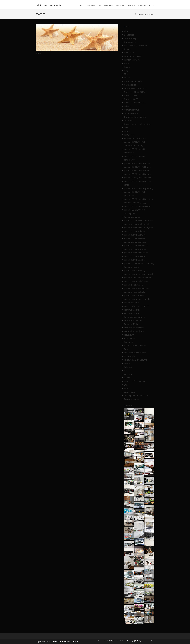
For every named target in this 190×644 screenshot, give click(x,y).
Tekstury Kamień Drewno (135, 359)
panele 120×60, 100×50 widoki (137, 206)
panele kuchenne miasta (135, 242)
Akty (126, 31)
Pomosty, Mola (131, 324)
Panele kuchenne (132, 217)
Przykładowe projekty (134, 331)
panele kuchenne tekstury (136, 252)
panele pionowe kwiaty (134, 270)
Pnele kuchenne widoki (134, 317)
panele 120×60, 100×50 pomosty (138, 188)
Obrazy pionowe (131, 109)
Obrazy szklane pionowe (135, 117)
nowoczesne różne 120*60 (136, 88)
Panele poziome (131, 302)
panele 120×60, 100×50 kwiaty (137, 167)
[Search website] (154, 5)
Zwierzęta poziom (132, 399)
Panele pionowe (131, 267)
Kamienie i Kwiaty (132, 59)
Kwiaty (127, 67)
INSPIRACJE (129, 52)
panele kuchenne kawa (134, 231)
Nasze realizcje (131, 84)
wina (126, 384)
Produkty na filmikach (134, 327)
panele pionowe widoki (134, 295)
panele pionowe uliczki (134, 292)
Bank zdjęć (129, 34)
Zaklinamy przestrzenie (48, 5)
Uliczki (127, 370)
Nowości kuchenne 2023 (135, 102)
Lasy (126, 70)
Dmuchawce (130, 42)
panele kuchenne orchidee (136, 245)
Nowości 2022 (130, 95)
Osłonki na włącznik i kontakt (137, 124)
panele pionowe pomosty (135, 284)
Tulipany (128, 367)
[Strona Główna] (135, 14)
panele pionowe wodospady (137, 299)
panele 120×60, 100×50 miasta (138, 170)
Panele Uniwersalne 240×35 (136, 306)
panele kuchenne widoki (135, 256)
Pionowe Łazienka (132, 309)
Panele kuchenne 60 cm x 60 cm (138, 220)
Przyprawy (129, 334)
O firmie (128, 106)
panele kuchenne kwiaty (135, 234)
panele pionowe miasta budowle (139, 274)
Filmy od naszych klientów (136, 45)
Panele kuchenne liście (134, 238)
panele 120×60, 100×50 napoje (138, 174)
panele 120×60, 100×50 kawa (137, 163)
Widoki (127, 377)
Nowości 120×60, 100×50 (135, 92)
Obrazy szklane (131, 113)
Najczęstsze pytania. (133, 81)
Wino (126, 388)
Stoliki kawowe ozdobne (135, 352)
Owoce (127, 127)
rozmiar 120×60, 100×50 (135, 345)
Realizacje (128, 342)
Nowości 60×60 (131, 99)
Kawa (126, 63)
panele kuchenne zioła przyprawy (139, 263)
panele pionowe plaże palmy (137, 281)
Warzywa (128, 374)
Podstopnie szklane (133, 320)
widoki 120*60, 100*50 (134, 381)
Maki (126, 74)
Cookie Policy (130, 38)
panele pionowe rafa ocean (136, 288)
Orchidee (128, 120)
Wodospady (129, 392)
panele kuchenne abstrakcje (137, 224)
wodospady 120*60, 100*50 (136, 395)
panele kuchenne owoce (135, 249)
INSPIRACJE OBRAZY (133, 56)
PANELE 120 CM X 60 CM (135, 138)
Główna (127, 49)
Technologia (129, 356)
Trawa (127, 363)
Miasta (127, 77)
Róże (126, 349)
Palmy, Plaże (129, 134)
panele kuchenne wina (134, 259)
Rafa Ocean (129, 338)
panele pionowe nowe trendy (137, 277)
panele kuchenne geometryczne (138, 227)
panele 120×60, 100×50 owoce (137, 177)
